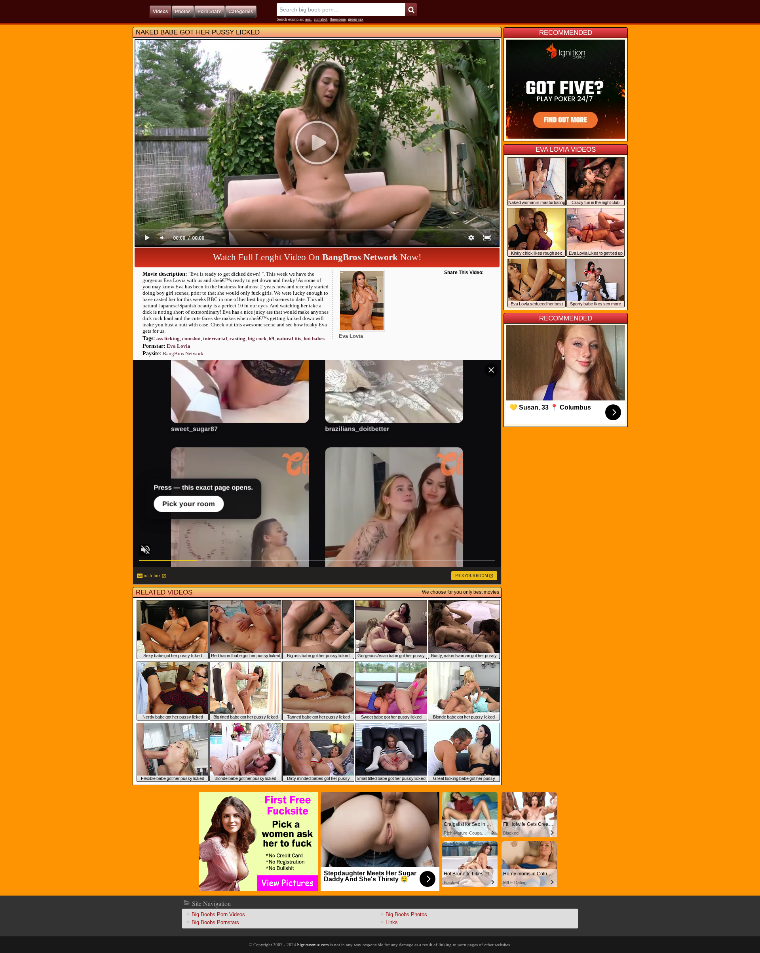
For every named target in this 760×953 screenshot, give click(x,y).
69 (271, 338)
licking (168, 338)
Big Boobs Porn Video (218, 914)
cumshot (320, 19)
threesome (338, 19)
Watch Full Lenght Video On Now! (317, 257)
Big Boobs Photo (406, 914)
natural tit (289, 338)
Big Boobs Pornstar (215, 922)
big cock (257, 338)
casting (237, 338)
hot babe (314, 338)
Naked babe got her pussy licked (198, 32)
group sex (355, 19)
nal (308, 19)
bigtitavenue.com (313, 944)
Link (392, 922)
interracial (215, 338)
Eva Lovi (178, 346)
